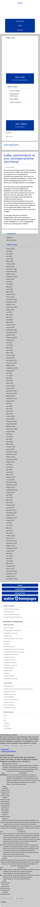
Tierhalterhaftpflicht (9, 697)
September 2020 (11, 429)
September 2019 (11, 459)
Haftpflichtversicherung (10, 694)
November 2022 (11, 363)
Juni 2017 (9, 525)
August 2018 (10, 492)
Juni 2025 (9, 284)
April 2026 (9, 259)
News (20, 25)
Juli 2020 (9, 434)
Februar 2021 (10, 416)
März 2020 (9, 444)
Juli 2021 (9, 403)
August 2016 (10, 551)
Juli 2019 (9, 464)
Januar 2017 (10, 538)
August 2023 (10, 340)
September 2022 (11, 368)
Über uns (9, 136)
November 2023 (11, 332)
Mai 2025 (9, 287)
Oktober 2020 (10, 426)
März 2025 (9, 292)
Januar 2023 (10, 358)
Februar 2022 (10, 386)
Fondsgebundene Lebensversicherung (14, 649)
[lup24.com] (20, 3)
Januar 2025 (10, 297)
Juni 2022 (9, 375)
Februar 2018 (10, 505)
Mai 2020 (9, 439)
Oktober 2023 (10, 335)
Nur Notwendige (5, 745)
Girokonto (6, 723)
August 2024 (10, 309)
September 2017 (11, 518)
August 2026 (10, 249)
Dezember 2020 (11, 421)
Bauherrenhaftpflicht (9, 668)
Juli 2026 (9, 251)
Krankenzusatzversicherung (11, 609)
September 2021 (11, 398)
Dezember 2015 (11, 571)
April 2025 (9, 289)
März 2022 (9, 383)
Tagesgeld (6, 726)
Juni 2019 (9, 467)
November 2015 (11, 574)
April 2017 (9, 530)
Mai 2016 (9, 558)
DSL (5, 720)
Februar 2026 (10, 264)
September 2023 (11, 337)
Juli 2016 (9, 553)
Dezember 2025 (11, 269)
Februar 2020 (10, 447)
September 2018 (11, 490)
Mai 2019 (9, 469)
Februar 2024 (10, 325)
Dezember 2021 (11, 391)
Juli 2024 (9, 312)
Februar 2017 (10, 535)
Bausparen (6, 673)
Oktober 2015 (10, 576)
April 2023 (9, 350)
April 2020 (9, 441)
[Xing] (20, 8)
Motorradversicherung (9, 691)
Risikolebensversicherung (10, 633)
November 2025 (11, 271)
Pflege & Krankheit (9, 606)
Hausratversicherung (9, 657)
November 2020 (11, 424)
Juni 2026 (9, 254)
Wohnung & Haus (9, 624)
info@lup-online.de (15, 102)
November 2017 (11, 513)
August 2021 (10, 401)
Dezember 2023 (11, 330)
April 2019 (9, 472)
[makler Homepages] (20, 599)
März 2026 (9, 261)
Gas (5, 718)
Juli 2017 (9, 523)
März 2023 (9, 353)
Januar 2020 (10, 449)
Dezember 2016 (11, 541)
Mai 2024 (9, 317)
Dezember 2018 (11, 482)
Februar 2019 (10, 477)
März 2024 (9, 322)
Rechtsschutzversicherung (11, 699)
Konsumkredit (7, 728)
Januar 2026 (10, 266)
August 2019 (10, 462)
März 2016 (9, 563)
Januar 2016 (10, 568)
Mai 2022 (9, 378)
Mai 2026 (9, 256)
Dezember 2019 (11, 452)
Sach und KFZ (8, 683)
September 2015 (11, 579)
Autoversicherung (8, 686)
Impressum (20, 589)
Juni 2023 (9, 345)
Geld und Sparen (8, 712)
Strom (5, 715)
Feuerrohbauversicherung (10, 678)
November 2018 (11, 485)
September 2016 (11, 548)
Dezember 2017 (11, 510)
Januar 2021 (10, 419)
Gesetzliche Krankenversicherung (13, 617)
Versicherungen (11, 240)
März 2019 (9, 475)
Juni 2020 (9, 436)
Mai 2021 (9, 408)
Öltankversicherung (9, 676)
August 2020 (10, 431)
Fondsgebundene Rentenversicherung (14, 652)
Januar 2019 (10, 480)
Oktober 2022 (10, 365)
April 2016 (9, 561)
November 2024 (11, 302)
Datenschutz (20, 593)
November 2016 (11, 543)
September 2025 (11, 276)
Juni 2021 (9, 406)
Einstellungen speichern (7, 898)
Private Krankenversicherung (11, 614)
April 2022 (9, 381)
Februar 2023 (10, 355)
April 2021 (9, 411)
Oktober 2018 (10, 487)
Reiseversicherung (9, 705)
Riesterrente (7, 641)
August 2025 (10, 279)
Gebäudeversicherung (9, 660)
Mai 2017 (9, 528)
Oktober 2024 (10, 304)
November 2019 (11, 454)
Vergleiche (20, 21)
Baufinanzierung (8, 670)
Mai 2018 (9, 500)
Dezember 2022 (11, 360)
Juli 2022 (9, 373)
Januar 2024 (10, 327)
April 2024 (9, 320)
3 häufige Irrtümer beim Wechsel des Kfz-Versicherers (18, 689)
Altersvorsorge (8, 636)
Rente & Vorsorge (8, 628)
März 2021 (9, 414)
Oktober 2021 (10, 396)
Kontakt (20, 30)
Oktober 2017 (10, 515)
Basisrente (6, 644)
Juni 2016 (9, 556)
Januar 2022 (10, 388)
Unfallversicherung (9, 702)
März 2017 (9, 533)
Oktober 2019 (10, 457)
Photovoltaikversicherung (10, 665)
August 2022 (10, 370)
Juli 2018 (9, 495)
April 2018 (9, 502)
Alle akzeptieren (19, 898)
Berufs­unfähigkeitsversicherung (12, 630)
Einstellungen (14, 745)
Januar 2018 (10, 508)
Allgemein (9, 237)
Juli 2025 (9, 282)
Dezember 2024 (11, 299)
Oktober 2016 (10, 546)
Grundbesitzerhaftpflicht (10, 662)
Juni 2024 (9, 315)
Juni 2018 (9, 497)
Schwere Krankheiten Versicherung (13, 638)
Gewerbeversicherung (9, 707)
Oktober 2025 (10, 274)
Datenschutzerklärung (8, 751)
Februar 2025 (10, 294)
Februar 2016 (10, 566)
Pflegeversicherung (9, 611)
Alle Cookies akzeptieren (27, 745)
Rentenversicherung (9, 646)
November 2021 (11, 393)
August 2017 (10, 520)
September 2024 (11, 307)
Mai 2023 (9, 348)
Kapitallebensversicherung (11, 654)
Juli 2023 (9, 342)
